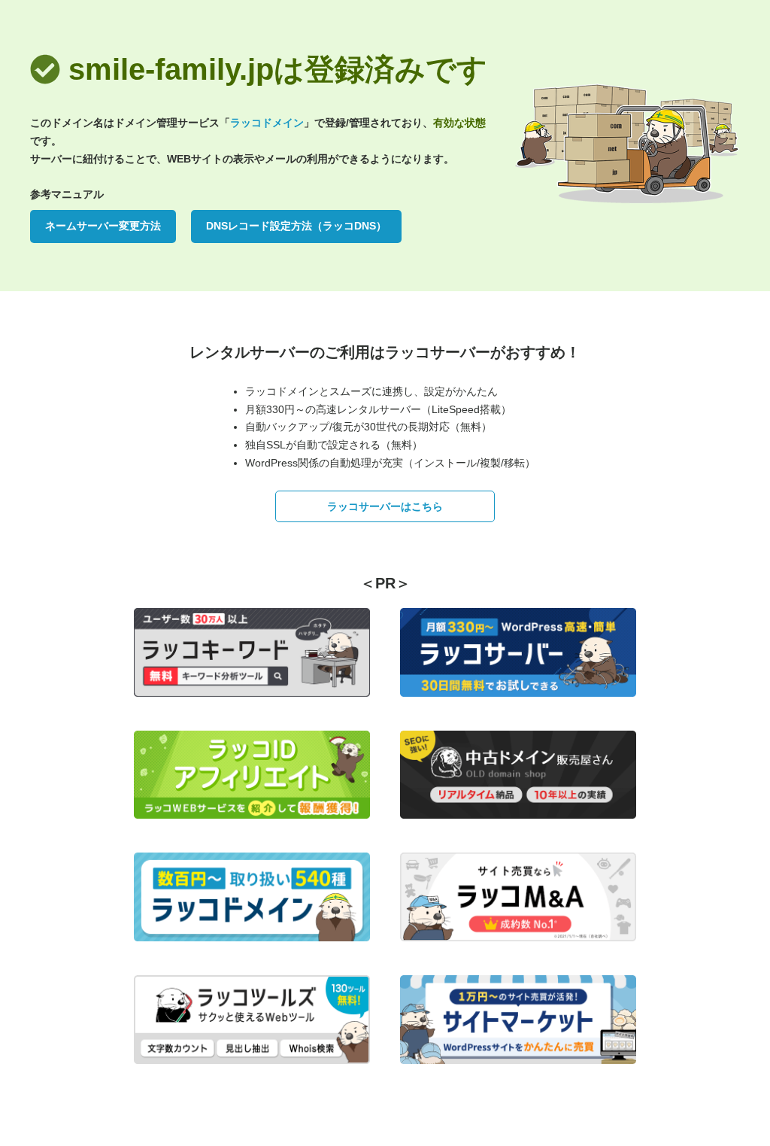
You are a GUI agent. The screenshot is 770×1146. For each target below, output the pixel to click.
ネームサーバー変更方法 (103, 226)
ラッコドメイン (267, 123)
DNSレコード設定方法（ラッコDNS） (296, 226)
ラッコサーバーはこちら (385, 506)
